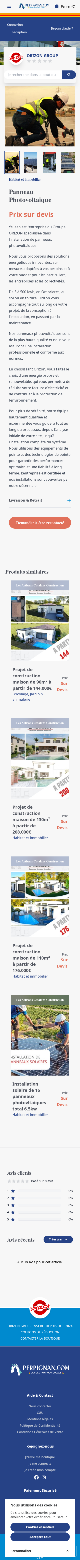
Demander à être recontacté (40, 523)
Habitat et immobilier (25, 179)
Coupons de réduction (40, 1332)
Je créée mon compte (40, 1470)
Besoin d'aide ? (62, 28)
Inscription (19, 32)
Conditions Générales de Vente (40, 1432)
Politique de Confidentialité (40, 1425)
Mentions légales (40, 1419)
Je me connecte (40, 1463)
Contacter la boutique (40, 1338)
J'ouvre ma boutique (40, 1457)
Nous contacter (40, 1406)
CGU (40, 1412)
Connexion (15, 24)
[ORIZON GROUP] (16, 58)
